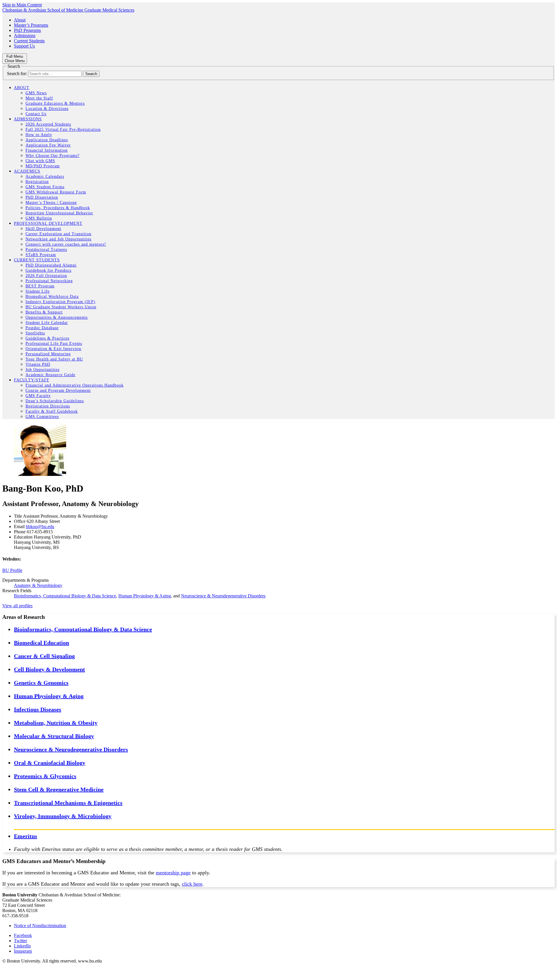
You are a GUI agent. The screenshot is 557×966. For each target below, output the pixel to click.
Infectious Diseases (37, 709)
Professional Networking (49, 281)
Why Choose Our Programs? (52, 155)
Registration (37, 182)
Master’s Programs (31, 25)
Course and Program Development (58, 390)
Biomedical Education (41, 642)
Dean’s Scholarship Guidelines (55, 401)
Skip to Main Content (22, 4)
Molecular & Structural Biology (54, 736)
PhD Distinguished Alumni (51, 265)
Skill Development (43, 228)
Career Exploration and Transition (58, 234)
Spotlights (35, 333)
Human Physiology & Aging (144, 595)
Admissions (24, 35)
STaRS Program (41, 255)
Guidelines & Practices (47, 338)
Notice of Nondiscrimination (40, 925)
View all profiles (17, 605)
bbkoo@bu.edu (40, 526)
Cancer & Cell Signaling (44, 656)
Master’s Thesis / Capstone (51, 202)
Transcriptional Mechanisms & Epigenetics (68, 803)
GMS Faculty (38, 396)
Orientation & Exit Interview (54, 349)
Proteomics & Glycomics (45, 776)
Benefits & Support (44, 312)
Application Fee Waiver (48, 145)
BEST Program (40, 286)
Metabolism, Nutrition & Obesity (55, 722)
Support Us (24, 46)
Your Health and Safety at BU (54, 359)
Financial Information (47, 150)
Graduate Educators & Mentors (55, 103)
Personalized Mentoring (48, 354)
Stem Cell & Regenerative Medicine (59, 789)
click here (192, 884)
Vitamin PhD (38, 364)
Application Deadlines (47, 140)
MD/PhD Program (43, 166)
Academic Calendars (45, 176)
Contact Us (36, 114)
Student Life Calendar (47, 322)
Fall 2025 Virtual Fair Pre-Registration (63, 129)
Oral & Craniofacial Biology (49, 763)
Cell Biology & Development (49, 669)
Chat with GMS (40, 161)
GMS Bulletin (39, 218)
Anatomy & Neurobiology (38, 585)
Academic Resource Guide (50, 375)
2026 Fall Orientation (46, 275)
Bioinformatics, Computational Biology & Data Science (65, 595)
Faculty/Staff (31, 380)
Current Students (29, 40)
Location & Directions (47, 108)
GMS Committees (42, 416)
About (20, 19)
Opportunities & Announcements (57, 317)
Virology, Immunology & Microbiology (62, 816)
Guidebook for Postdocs (48, 270)
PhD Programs (27, 30)
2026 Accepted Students (48, 124)
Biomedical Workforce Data (52, 296)
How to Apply (39, 135)
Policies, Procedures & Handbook (58, 208)
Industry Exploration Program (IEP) (60, 302)
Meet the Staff (39, 98)
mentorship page (173, 873)
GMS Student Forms (45, 187)
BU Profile (12, 570)
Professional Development (48, 223)
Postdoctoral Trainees (46, 249)
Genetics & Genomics (41, 682)
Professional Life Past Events (54, 343)
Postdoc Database (42, 328)
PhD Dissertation (42, 197)
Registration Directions (48, 406)
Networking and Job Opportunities (58, 239)
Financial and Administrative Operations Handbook (75, 385)
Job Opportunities (42, 369)
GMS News (36, 93)
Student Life (38, 291)
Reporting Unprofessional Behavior (59, 213)
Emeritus (25, 836)
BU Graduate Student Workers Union (61, 307)
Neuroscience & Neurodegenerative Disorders (223, 595)
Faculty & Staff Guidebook (52, 411)
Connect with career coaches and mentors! (66, 244)
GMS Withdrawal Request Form (56, 192)
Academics (27, 171)
